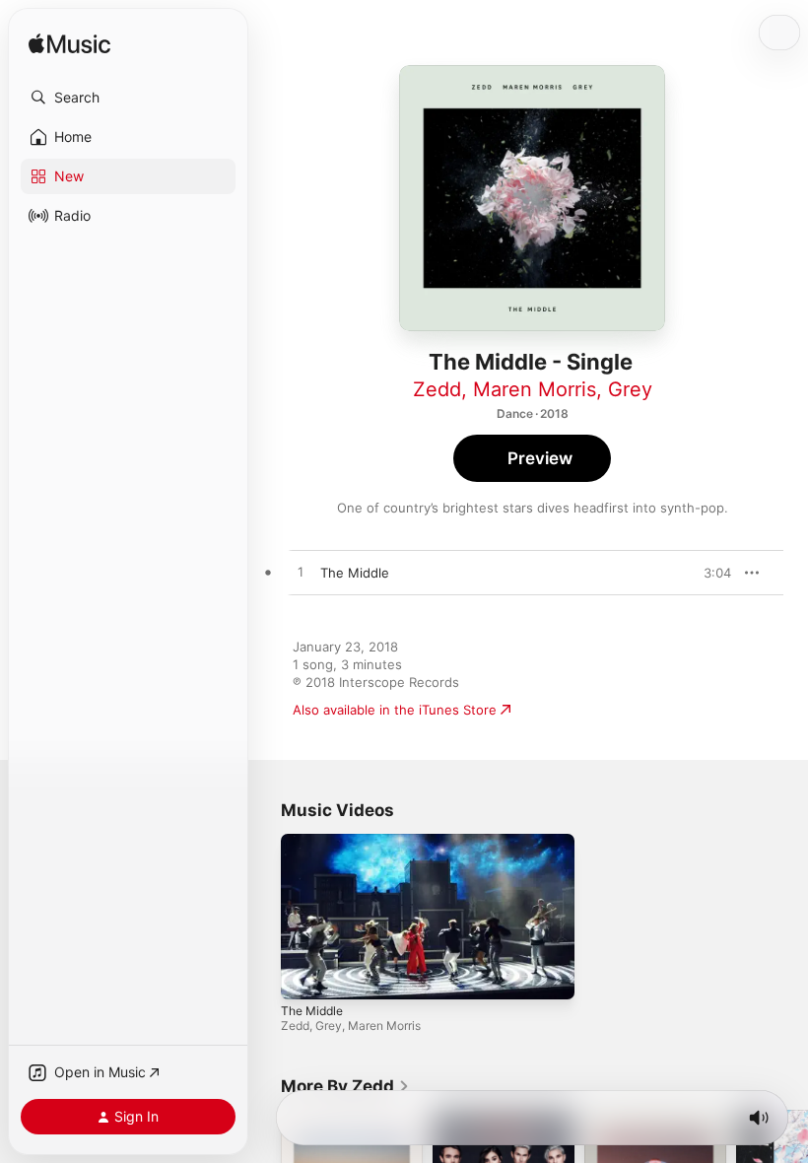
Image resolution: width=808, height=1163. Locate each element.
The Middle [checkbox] (354, 573)
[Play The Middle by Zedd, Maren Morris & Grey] (300, 573)
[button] (128, 97)
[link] (345, 1086)
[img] (69, 45)
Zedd (437, 389)
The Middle (312, 1009)
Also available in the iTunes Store (395, 710)
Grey (630, 389)
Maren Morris (534, 389)
